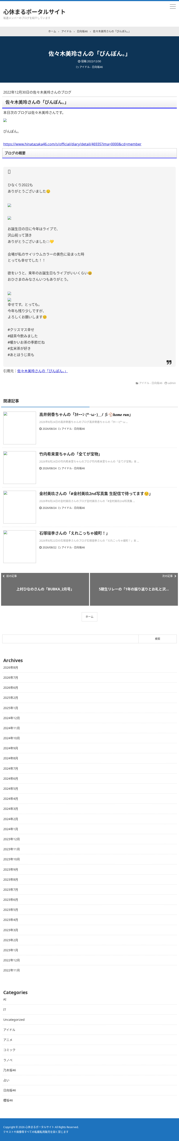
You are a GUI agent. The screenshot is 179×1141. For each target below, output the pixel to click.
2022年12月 (11, 960)
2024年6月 (10, 778)
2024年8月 (10, 758)
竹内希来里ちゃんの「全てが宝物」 (70, 454)
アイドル (9, 1030)
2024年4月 (10, 799)
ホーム (89, 617)
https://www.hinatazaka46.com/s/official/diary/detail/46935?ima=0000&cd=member (72, 144)
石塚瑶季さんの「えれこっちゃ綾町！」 (74, 533)
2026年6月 (10, 687)
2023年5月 (10, 910)
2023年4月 (10, 920)
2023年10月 (11, 859)
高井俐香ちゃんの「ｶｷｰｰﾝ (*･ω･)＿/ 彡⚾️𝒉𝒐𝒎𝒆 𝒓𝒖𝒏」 (86, 414)
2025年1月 (10, 708)
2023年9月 (10, 869)
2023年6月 (10, 899)
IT (4, 1009)
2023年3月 (10, 930)
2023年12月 (11, 839)
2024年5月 (10, 788)
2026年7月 (10, 677)
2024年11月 (11, 728)
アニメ (7, 1040)
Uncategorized (14, 1020)
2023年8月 (10, 879)
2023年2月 (10, 940)
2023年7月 (10, 889)
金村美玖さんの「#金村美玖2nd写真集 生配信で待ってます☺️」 (96, 493)
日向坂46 (9, 1090)
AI (4, 999)
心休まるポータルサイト (34, 12)
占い (6, 1080)
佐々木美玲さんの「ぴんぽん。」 (42, 371)
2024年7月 (10, 768)
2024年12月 (11, 718)
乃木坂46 (9, 1070)
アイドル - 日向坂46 (91, 67)
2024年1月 (10, 829)
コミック (9, 1050)
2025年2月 (10, 698)
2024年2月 (10, 819)
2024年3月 (10, 809)
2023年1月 (10, 950)
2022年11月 (11, 970)
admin (172, 383)
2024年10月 (11, 738)
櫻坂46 (8, 1100)
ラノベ (7, 1060)
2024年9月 (10, 748)
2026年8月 (10, 667)
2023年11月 (11, 849)
